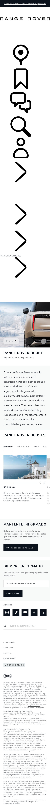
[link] (25, 33)
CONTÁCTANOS (9, 658)
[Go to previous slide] (6, 341)
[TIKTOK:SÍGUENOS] (15, 612)
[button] (25, 8)
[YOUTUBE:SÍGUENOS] (25, 612)
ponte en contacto (34, 705)
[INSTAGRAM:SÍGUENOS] (6, 612)
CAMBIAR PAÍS (9, 642)
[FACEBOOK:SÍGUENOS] (34, 612)
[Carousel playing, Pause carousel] (44, 341)
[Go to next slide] (15, 341)
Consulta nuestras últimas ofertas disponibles (25, 3)
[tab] (9, 446)
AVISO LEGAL (8, 648)
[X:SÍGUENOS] (43, 612)
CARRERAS (7, 653)
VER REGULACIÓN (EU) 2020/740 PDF (17, 729)
